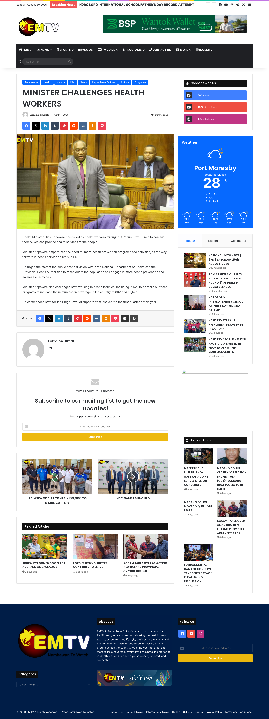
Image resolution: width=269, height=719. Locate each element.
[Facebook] (220, 5)
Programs (133, 49)
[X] (36, 126)
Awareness (31, 82)
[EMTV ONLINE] (51, 26)
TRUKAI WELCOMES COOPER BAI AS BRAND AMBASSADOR (44, 565)
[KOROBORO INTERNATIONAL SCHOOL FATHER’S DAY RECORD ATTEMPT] (195, 302)
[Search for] (69, 61)
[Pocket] (102, 126)
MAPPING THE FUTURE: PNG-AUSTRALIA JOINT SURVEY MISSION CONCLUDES (196, 476)
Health (47, 82)
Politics (125, 82)
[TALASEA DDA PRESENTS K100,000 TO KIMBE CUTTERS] (57, 476)
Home (26, 49)
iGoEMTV (205, 49)
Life (72, 82)
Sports (65, 49)
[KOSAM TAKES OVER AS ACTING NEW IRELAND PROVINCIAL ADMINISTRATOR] (145, 546)
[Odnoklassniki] (92, 126)
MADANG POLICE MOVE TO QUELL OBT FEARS (198, 506)
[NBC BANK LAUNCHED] (133, 476)
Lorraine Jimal (38, 114)
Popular (189, 241)
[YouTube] (226, 5)
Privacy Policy (214, 711)
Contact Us (161, 49)
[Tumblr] (55, 126)
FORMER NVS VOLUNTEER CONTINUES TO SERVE (90, 565)
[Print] (134, 318)
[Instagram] (232, 5)
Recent (213, 241)
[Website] (50, 348)
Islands (61, 82)
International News (157, 711)
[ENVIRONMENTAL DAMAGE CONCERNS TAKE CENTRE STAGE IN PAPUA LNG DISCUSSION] (198, 552)
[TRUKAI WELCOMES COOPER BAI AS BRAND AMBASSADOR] (44, 546)
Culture (187, 711)
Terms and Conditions (238, 711)
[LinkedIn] (45, 126)
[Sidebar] (250, 5)
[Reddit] (74, 126)
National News (134, 711)
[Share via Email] (125, 318)
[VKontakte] (83, 126)
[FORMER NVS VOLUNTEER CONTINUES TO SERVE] (95, 546)
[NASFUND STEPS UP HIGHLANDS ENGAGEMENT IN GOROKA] (195, 326)
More (183, 49)
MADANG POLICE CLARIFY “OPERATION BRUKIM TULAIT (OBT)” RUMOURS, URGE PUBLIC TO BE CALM (231, 478)
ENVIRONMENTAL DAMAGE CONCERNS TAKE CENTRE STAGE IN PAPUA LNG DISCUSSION (198, 573)
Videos (87, 49)
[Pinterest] (64, 126)
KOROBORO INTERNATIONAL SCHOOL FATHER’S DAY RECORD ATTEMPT (226, 303)
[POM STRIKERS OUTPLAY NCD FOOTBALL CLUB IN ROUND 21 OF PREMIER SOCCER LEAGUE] (195, 279)
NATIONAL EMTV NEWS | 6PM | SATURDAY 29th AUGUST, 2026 (225, 259)
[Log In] (238, 5)
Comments (238, 241)
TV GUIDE (108, 49)
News (44, 49)
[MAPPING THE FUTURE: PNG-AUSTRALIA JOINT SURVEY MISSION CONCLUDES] (198, 456)
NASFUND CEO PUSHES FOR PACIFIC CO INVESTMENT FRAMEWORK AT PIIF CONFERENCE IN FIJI (227, 345)
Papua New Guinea (103, 82)
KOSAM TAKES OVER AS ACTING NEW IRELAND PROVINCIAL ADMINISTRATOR (145, 567)
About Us (117, 711)
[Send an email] (47, 114)
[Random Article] (244, 5)
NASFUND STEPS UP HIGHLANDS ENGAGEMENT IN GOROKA (227, 325)
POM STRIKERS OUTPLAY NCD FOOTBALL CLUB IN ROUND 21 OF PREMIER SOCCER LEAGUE (225, 280)
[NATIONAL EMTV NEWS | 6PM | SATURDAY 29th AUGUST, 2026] (195, 260)
